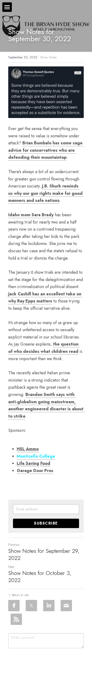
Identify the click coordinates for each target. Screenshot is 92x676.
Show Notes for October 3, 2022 (39, 577)
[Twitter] (31, 605)
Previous (14, 544)
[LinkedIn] (48, 605)
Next (11, 566)
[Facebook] (14, 605)
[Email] (66, 605)
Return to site (20, 595)
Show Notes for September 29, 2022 (43, 554)
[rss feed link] (16, 619)
